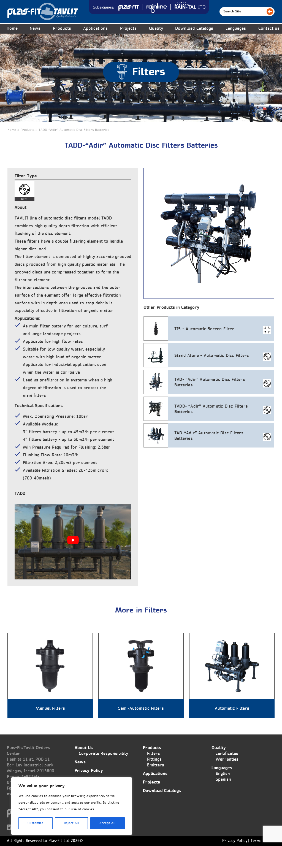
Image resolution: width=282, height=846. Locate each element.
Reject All (71, 823)
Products (152, 748)
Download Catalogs (194, 28)
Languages (236, 28)
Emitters (155, 765)
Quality (156, 28)
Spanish (223, 779)
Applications (95, 28)
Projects (128, 28)
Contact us (269, 28)
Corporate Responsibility (103, 753)
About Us (84, 748)
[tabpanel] (209, 233)
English (223, 774)
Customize (36, 823)
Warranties (227, 759)
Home (12, 28)
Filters (153, 753)
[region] (71, 806)
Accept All (107, 823)
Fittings (154, 759)
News (35, 28)
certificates (227, 753)
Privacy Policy (89, 771)
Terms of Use (262, 841)
